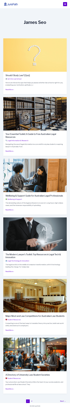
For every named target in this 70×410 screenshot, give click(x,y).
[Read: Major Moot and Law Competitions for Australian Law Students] (35, 295)
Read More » (9, 90)
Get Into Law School (14, 79)
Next (63, 401)
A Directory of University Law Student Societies (27, 374)
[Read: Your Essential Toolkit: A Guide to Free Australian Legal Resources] (35, 114)
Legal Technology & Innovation (18, 261)
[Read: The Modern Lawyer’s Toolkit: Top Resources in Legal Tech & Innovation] (35, 234)
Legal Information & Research (17, 140)
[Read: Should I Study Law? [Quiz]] (35, 55)
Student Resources (14, 320)
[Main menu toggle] (65, 4)
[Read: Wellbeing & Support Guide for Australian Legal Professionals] (35, 175)
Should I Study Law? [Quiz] (17, 75)
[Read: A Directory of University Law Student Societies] (35, 354)
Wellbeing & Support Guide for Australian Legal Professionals (34, 195)
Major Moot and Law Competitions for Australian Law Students (34, 316)
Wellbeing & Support (14, 199)
